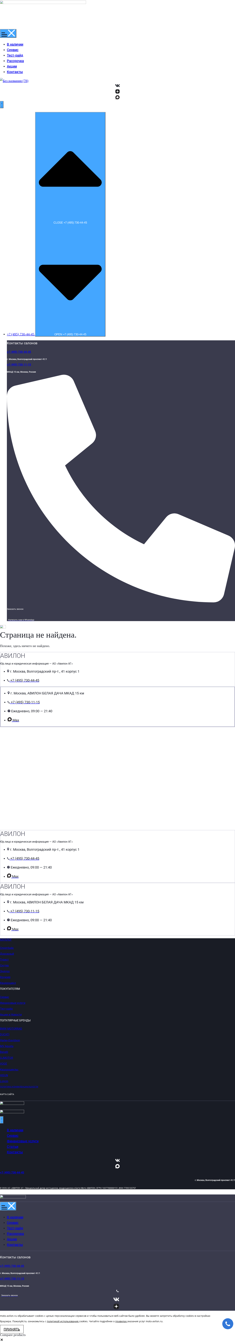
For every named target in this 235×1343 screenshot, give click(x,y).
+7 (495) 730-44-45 (19, 352)
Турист (4, 959)
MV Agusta (6, 1046)
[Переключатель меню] (8, 33)
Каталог (6, 939)
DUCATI (4, 1034)
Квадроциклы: (9, 1069)
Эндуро (5, 971)
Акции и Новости (11, 1014)
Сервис (4, 997)
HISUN (4, 1075)
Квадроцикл (8, 983)
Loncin (4, 1081)
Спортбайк (7, 948)
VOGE (3, 1063)
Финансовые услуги (12, 1003)
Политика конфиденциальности (19, 1087)
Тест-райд (6, 1008)
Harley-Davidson (10, 1040)
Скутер (4, 965)
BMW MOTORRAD (11, 1028)
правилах (121, 1321)
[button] (1, 1340)
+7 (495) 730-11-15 (19, 364)
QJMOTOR (6, 1057)
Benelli (4, 1052)
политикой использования (62, 1321)
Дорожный (7, 953)
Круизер (5, 977)
